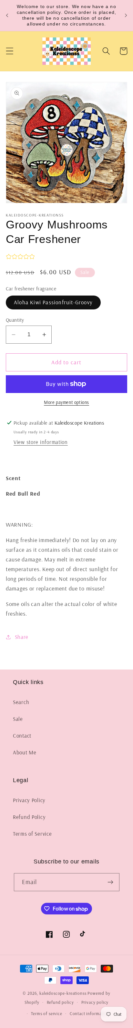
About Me (24, 752)
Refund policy (60, 1002)
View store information (41, 441)
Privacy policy (95, 1002)
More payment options (66, 402)
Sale (18, 718)
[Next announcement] (126, 15)
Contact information (89, 1013)
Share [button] (21, 636)
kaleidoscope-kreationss (62, 993)
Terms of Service (32, 833)
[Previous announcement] (7, 15)
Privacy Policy (29, 800)
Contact (22, 735)
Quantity (15, 320)
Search (21, 702)
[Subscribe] (110, 882)
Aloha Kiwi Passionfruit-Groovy (53, 302)
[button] (9, 51)
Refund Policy (29, 816)
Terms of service (46, 1013)
